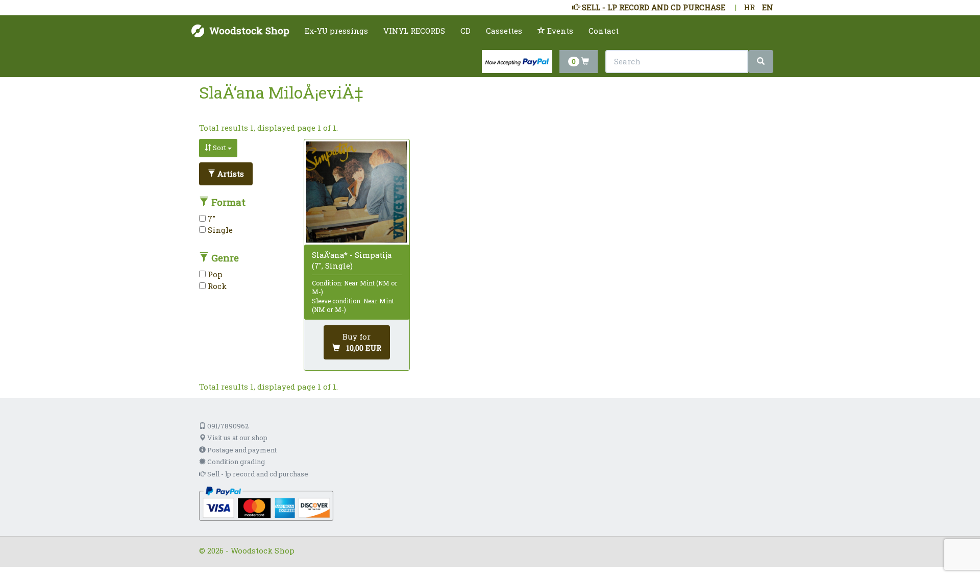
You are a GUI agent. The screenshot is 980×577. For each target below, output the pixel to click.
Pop (214, 274)
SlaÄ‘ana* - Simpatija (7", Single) (351, 260)
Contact (604, 31)
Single (219, 230)
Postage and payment (241, 449)
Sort (219, 147)
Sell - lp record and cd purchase (257, 473)
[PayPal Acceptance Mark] (266, 502)
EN (767, 7)
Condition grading (235, 461)
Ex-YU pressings (336, 31)
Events (559, 31)
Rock (216, 286)
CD (465, 31)
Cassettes (504, 31)
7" (210, 218)
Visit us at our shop (236, 437)
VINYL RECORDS (414, 31)
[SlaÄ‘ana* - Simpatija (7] (356, 191)
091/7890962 (227, 425)
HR (749, 7)
